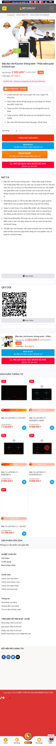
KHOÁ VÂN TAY (22, 15)
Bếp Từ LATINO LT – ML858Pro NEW (38, 419)
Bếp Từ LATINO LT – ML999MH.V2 (38, 473)
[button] (4, 8)
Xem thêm (29, 276)
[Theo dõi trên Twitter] (13, 657)
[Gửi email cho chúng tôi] (18, 657)
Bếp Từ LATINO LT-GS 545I (13, 418)
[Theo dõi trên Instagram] (8, 657)
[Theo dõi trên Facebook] (4, 657)
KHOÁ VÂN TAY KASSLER (39, 15)
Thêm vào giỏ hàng (28, 138)
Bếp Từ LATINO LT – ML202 (13, 526)
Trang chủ (10, 15)
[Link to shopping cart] (24, 428)
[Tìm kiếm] (52, 8)
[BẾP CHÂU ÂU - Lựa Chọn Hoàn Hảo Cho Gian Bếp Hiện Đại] (28, 8)
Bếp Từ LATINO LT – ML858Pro (10, 473)
